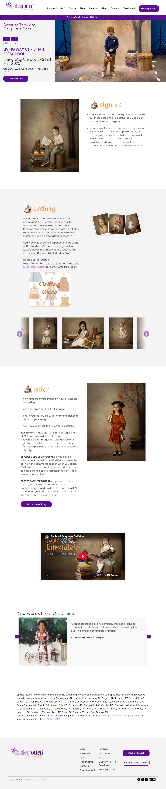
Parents (72, 8)
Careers (84, 746)
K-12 (63, 8)
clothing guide (53, 263)
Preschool (52, 8)
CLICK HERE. (53, 699)
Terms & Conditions (54, 760)
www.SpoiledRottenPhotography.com (120, 696)
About (82, 8)
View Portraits (129, 8)
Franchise (114, 8)
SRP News (85, 734)
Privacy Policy (44, 760)
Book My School (149, 8)
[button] (149, 627)
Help (104, 8)
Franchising (86, 742)
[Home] (19, 6)
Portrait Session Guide (135, 743)
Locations (93, 8)
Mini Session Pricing (36, 504)
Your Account (87, 750)
